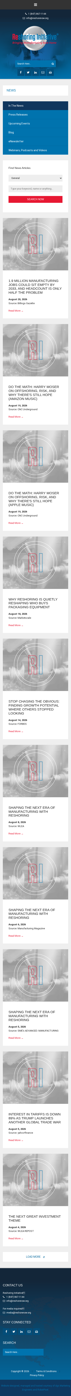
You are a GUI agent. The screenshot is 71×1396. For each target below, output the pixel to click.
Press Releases (18, 114)
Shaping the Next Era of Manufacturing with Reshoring (32, 812)
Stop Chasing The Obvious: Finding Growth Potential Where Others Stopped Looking (34, 707)
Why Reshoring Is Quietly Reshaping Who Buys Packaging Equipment (33, 603)
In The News (16, 105)
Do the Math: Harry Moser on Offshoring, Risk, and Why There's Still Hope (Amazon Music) (34, 393)
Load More (33, 1256)
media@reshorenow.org (18, 1312)
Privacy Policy (37, 1375)
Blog (11, 132)
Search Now (35, 199)
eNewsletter (16, 141)
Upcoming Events (19, 123)
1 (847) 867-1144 (37, 14)
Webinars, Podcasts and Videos (28, 150)
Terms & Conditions (46, 1371)
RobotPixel (42, 1389)
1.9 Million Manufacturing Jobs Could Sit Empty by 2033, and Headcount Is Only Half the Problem (35, 286)
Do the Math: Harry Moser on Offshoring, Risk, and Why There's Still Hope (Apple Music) (34, 499)
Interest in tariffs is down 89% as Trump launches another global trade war (35, 1118)
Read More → (16, 310)
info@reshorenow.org (37, 18)
